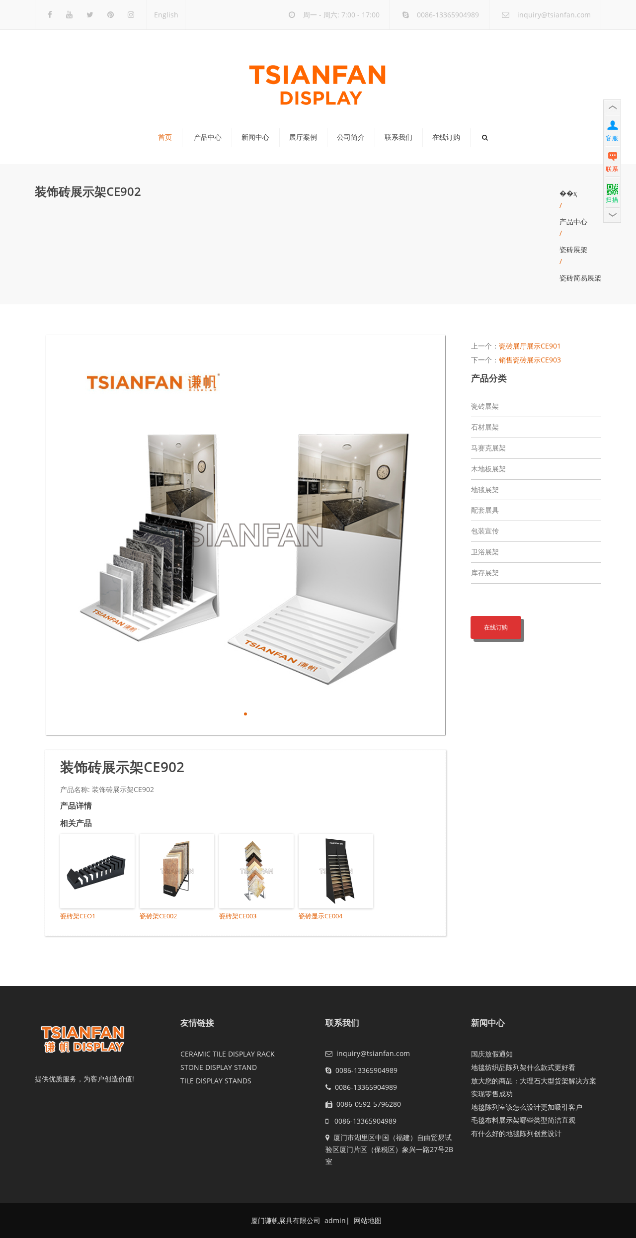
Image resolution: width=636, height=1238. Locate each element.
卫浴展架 (485, 551)
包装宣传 (485, 530)
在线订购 (446, 137)
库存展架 (485, 572)
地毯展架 (485, 489)
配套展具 (485, 510)
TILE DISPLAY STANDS (215, 1080)
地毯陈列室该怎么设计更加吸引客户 (526, 1107)
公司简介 (351, 137)
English (166, 14)
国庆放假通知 (492, 1054)
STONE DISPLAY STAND (218, 1067)
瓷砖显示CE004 (320, 915)
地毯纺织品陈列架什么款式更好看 (523, 1067)
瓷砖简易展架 (580, 277)
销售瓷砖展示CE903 (530, 359)
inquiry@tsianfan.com (554, 14)
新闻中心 (255, 137)
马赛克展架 (488, 447)
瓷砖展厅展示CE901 (530, 346)
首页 (165, 137)
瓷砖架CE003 (237, 915)
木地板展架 (488, 468)
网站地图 (367, 1220)
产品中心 (208, 137)
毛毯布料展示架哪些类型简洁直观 (523, 1120)
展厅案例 (303, 137)
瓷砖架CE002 (158, 915)
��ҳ (568, 193)
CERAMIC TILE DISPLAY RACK (227, 1054)
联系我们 (398, 137)
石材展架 (485, 427)
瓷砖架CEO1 (77, 915)
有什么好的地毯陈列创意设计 (516, 1133)
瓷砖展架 (573, 249)
